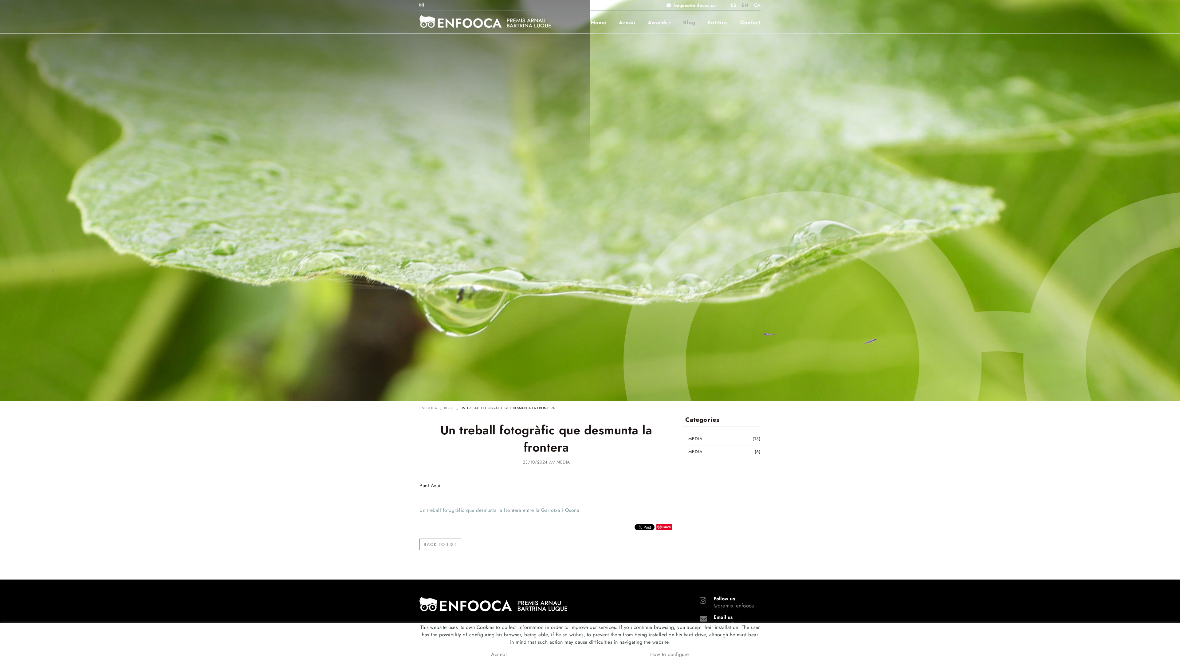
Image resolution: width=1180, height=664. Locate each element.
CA (757, 5)
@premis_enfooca (734, 605)
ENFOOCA (428, 407)
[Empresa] (485, 22)
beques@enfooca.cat (695, 5)
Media (563, 462)
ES (734, 5)
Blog (449, 407)
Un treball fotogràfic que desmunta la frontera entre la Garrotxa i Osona (499, 510)
